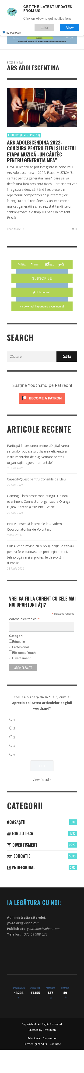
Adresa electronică (24, 619)
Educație (18, 641)
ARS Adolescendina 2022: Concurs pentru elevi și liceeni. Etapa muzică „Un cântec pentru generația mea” (42, 151)
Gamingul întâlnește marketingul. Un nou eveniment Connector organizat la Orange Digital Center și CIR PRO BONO (38, 501)
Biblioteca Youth (24, 652)
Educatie (21, 856)
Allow (70, 27)
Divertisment (21, 658)
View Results (42, 779)
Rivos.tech (49, 1029)
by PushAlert (14, 32)
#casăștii (16, 822)
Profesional (20, 647)
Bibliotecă (22, 833)
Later (44, 27)
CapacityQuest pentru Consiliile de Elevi (36, 479)
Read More (14, 229)
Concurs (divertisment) (24, 135)
